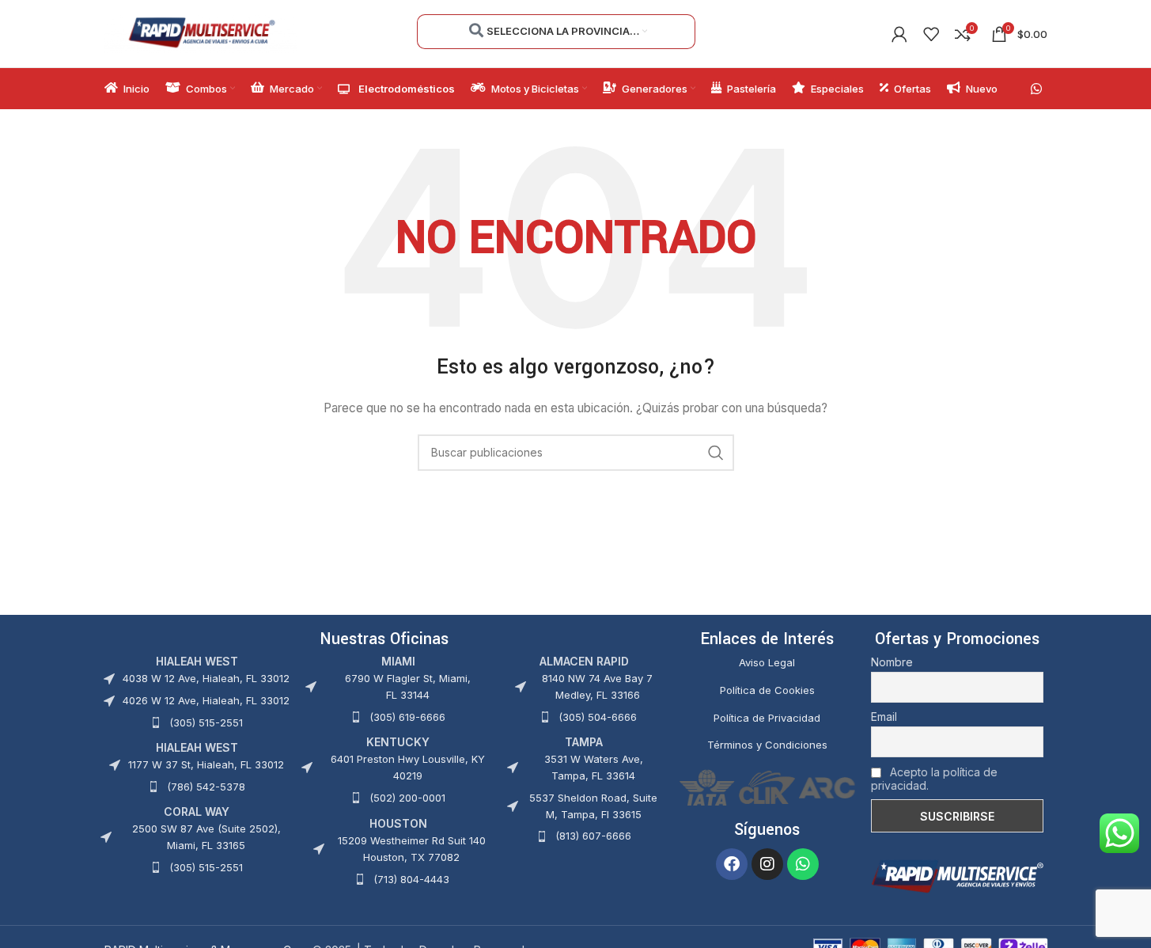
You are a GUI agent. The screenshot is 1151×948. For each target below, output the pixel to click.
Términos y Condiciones (767, 744)
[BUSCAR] (716, 452)
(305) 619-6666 (407, 717)
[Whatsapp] (803, 864)
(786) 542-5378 (206, 786)
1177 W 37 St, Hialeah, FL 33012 (206, 764)
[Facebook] (732, 864)
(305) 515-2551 (206, 722)
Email (884, 716)
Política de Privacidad (767, 717)
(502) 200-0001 (407, 797)
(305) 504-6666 (597, 717)
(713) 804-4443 (411, 879)
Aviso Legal (767, 662)
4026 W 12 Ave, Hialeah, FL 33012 (206, 700)
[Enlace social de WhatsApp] (1036, 88)
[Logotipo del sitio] (201, 32)
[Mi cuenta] (899, 34)
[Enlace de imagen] (957, 875)
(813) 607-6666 (593, 835)
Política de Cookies (767, 690)
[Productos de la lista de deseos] (931, 34)
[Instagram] (767, 864)
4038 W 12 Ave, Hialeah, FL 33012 (206, 678)
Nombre (892, 662)
